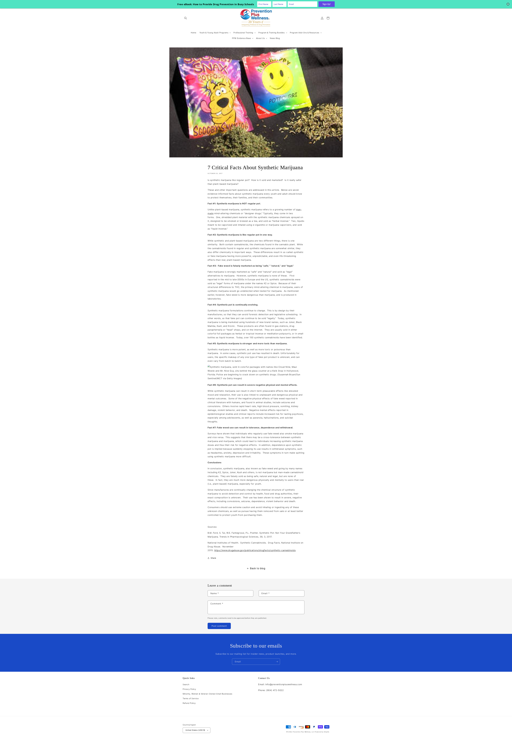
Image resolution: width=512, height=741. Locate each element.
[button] (186, 18)
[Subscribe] (277, 662)
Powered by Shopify (322, 732)
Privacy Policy (189, 689)
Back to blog (257, 568)
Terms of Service (191, 698)
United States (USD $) (195, 730)
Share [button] (213, 558)
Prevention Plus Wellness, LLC (303, 732)
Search (186, 684)
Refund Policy (189, 703)
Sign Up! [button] (327, 4)
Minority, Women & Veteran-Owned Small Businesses (207, 694)
